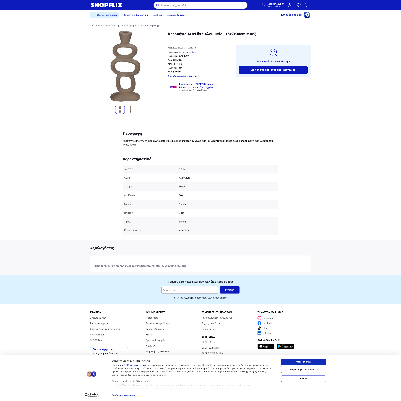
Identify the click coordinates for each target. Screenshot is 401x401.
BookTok (157, 15)
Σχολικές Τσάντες (176, 15)
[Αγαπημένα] (298, 5)
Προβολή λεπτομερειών (123, 395)
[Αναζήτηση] (157, 5)
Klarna (149, 334)
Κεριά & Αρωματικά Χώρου (134, 25)
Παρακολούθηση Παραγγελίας (217, 318)
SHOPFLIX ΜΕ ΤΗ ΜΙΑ (212, 353)
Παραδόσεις (152, 318)
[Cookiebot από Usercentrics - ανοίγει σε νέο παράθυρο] (91, 395)
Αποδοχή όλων (303, 362)
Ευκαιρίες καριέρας (100, 323)
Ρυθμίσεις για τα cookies (302, 369)
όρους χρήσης (220, 297)
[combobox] (200, 5)
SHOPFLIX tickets (210, 348)
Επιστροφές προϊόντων (158, 323)
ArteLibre (191, 52)
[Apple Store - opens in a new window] (267, 346)
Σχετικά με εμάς (98, 318)
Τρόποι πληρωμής (155, 329)
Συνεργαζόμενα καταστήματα (105, 329)
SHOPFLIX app (97, 340)
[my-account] (290, 5)
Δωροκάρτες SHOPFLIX (157, 351)
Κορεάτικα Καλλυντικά (136, 15)
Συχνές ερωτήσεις (211, 323)
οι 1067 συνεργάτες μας (134, 365)
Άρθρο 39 (151, 346)
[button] (308, 5)
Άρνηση (303, 378)
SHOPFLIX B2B (97, 334)
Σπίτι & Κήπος (97, 25)
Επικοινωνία (208, 329)
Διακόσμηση (112, 25)
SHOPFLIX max (209, 342)
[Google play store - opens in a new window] (285, 346)
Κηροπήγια (155, 25)
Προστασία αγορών (155, 340)
